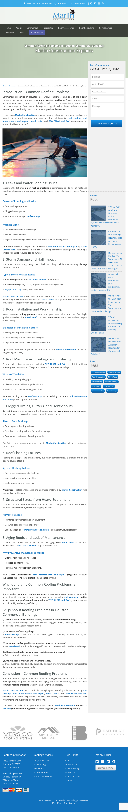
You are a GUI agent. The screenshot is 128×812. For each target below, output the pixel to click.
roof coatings (74, 118)
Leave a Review (105, 767)
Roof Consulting (86, 28)
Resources (12, 86)
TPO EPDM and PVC (59, 121)
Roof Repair (96, 386)
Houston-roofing (98, 391)
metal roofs (36, 121)
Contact (22, 32)
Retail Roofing (97, 382)
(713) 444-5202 (79, 3)
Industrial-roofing (111, 382)
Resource (9, 32)
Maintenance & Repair (44, 776)
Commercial (32, 28)
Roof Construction (98, 377)
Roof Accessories (66, 28)
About (19, 28)
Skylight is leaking (13, 289)
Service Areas (105, 28)
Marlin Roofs (112, 377)
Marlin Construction (66, 349)
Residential (48, 28)
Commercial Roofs (98, 372)
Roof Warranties (41, 772)
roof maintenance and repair (49, 574)
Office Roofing (109, 386)
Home (8, 28)
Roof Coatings (112, 391)
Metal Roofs (39, 768)
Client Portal (37, 32)
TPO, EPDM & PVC (42, 760)
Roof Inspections (114, 372)
